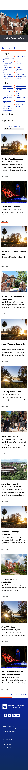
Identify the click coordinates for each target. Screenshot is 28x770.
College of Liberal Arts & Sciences (7, 73)
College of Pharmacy (18, 92)
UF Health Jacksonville (6, 105)
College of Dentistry (21, 86)
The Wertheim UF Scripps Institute (7, 109)
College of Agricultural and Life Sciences (8, 58)
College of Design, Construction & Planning (8, 63)
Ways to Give (7, 120)
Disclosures (7, 745)
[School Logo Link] (13, 706)
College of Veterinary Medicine (21, 96)
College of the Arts (21, 56)
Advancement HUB (9, 726)
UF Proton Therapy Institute (21, 105)
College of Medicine (8, 88)
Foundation (7, 742)
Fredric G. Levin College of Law (20, 73)
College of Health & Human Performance (8, 69)
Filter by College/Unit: (14, 126)
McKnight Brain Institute (7, 101)
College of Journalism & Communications (20, 69)
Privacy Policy (7, 747)
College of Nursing (8, 91)
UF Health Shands (20, 101)
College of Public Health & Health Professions (7, 97)
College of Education (18, 62)
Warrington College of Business (21, 77)
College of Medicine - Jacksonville (21, 88)
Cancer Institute (7, 86)
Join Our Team (8, 739)
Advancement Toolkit (10, 729)
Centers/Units (7, 114)
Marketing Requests (9, 731)
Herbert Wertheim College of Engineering (8, 78)
